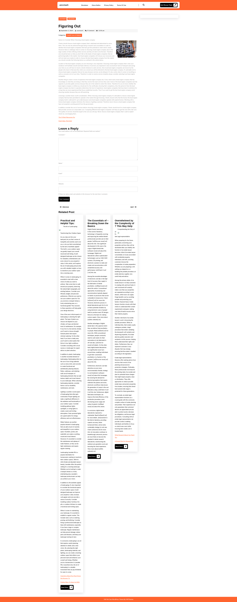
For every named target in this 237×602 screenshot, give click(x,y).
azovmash (63, 5)
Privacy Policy (108, 5)
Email (61, 173)
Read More (66, 588)
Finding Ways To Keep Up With (70, 582)
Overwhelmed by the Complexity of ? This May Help (124, 223)
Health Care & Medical (74, 35)
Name (61, 163)
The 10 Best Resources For (67, 117)
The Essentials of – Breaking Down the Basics (98, 223)
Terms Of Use (121, 5)
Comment (62, 135)
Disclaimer (84, 5)
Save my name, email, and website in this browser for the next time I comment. (84, 194)
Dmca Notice (96, 5)
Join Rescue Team (166, 5)
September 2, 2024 (67, 30)
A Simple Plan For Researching (124, 441)
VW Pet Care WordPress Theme (113, 599)
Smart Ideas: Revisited (65, 121)
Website (61, 184)
